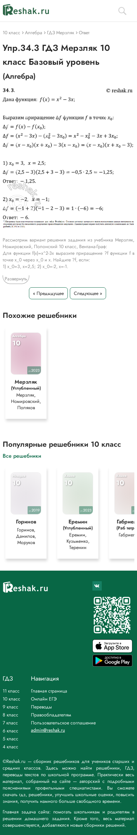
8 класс (10, 714)
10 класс (11, 699)
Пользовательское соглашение (63, 722)
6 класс (10, 730)
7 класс (10, 722)
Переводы (41, 706)
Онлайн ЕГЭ (44, 699)
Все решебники (22, 455)
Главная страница (49, 691)
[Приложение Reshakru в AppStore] (112, 651)
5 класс (10, 738)
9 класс (10, 706)
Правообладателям (51, 714)
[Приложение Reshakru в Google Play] (112, 665)
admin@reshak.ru (48, 730)
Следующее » (88, 293)
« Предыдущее (48, 293)
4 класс (10, 746)
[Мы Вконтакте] (97, 586)
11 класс (11, 691)
